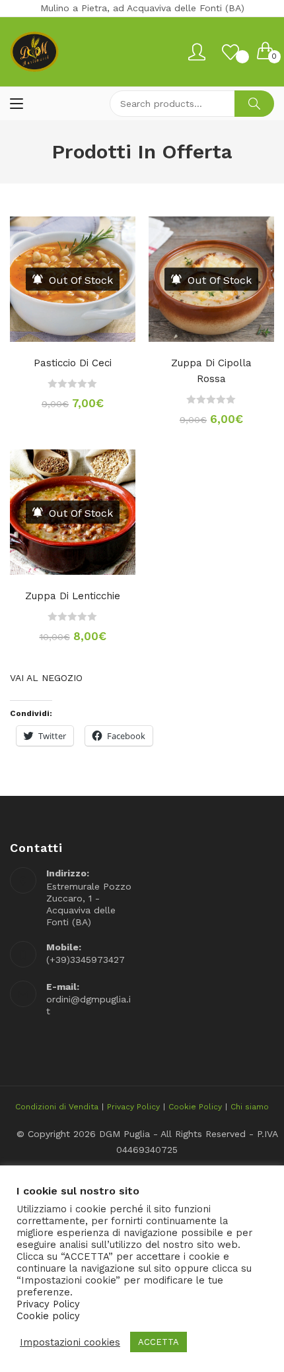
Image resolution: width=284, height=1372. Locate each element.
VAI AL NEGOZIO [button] (46, 677)
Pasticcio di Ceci (73, 363)
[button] (73, 328)
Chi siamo (250, 1106)
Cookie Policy (195, 1106)
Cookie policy (48, 1316)
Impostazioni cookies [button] (70, 1342)
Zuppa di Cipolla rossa (211, 371)
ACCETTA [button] (158, 1342)
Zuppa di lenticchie (72, 596)
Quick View (99, 328)
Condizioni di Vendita (56, 1106)
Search (254, 103)
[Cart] (265, 52)
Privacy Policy (133, 1106)
